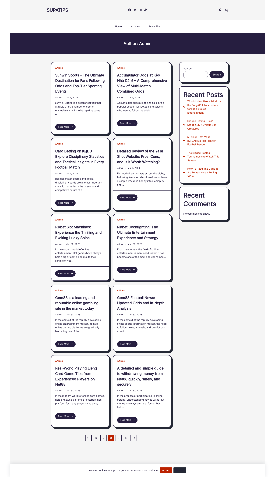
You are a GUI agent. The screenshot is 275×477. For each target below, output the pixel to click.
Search (187, 68)
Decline (180, 470)
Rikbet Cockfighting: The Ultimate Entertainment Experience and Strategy (137, 232)
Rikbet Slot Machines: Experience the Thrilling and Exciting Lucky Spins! (78, 232)
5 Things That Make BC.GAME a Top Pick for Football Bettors (201, 140)
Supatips (57, 10)
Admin (58, 97)
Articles (135, 26)
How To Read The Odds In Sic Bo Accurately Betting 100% (202, 172)
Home (118, 26)
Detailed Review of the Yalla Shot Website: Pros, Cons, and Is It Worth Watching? (140, 156)
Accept (165, 470)
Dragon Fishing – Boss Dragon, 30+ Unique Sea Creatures (201, 124)
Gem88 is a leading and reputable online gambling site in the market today (77, 303)
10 (126, 438)
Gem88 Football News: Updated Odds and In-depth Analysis (140, 303)
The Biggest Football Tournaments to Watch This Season (203, 156)
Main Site (154, 26)
